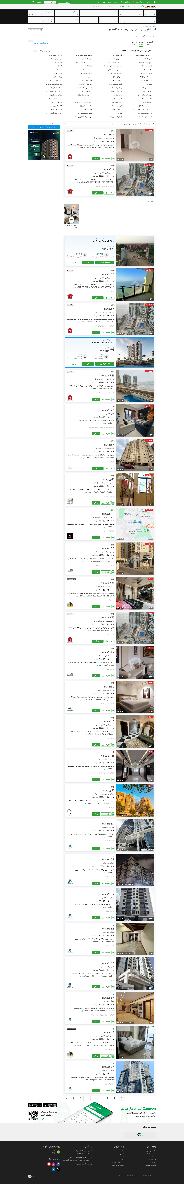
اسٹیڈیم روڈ (57, 102)
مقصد (153, 12)
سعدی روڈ (117, 59)
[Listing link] (109, 145)
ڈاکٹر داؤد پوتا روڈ (85, 88)
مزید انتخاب (49, 19)
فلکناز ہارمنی (117, 102)
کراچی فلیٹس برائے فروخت (39, 43)
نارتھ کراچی (87, 91)
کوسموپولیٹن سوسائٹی (83, 55)
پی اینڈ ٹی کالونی (115, 109)
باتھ (96, 19)
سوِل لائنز (147, 91)
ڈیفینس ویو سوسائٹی (113, 69)
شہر (141, 12)
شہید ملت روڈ (146, 77)
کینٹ (149, 84)
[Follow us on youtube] (48, 1166)
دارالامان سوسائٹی (55, 55)
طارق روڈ (118, 95)
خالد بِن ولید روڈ (145, 106)
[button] (150, 14)
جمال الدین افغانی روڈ (54, 113)
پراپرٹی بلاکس (138, 2)
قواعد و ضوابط (151, 1165)
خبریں (122, 1154)
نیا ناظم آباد (117, 88)
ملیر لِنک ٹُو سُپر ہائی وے (113, 66)
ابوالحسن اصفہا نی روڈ (83, 117)
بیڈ (115, 19)
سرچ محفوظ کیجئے (34, 29)
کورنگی (58, 66)
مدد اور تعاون (151, 1159)
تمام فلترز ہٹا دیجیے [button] (142, 36)
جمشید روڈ (87, 69)
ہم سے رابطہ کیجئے (150, 1154)
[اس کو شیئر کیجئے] (120, 159)
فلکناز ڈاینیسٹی (115, 84)
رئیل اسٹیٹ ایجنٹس (117, 1162)
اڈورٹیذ (153, 1162)
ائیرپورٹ (58, 62)
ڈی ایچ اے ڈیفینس (144, 55)
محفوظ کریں (104, 262)
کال (95, 158)
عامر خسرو (87, 109)
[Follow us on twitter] (57, 1171)
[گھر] (154, 2)
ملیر (119, 113)
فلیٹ (141, 43)
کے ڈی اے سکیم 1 (115, 117)
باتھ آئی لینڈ (147, 99)
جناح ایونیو (147, 102)
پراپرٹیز (149, 2)
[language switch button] (39, 2)
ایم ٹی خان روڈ (56, 109)
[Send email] (112, 158)
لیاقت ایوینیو (56, 106)
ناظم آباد (88, 66)
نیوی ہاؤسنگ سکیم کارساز (142, 109)
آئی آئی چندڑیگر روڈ (84, 95)
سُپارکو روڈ (117, 80)
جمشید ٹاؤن (147, 88)
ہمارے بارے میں (151, 1151)
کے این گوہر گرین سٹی (54, 91)
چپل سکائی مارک (85, 84)
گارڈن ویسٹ (117, 106)
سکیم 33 (147, 69)
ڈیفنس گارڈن (56, 59)
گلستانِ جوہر (146, 66)
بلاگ (115, 2)
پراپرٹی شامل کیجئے (117, 1165)
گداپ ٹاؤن (118, 99)
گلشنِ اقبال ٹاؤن (145, 62)
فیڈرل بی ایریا (116, 73)
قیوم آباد (88, 99)
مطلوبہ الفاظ (75, 19)
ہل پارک (88, 77)
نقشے (109, 2)
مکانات (134, 43)
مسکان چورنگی (56, 95)
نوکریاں (153, 1157)
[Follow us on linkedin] (53, 1171)
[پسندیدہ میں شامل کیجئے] (118, 159)
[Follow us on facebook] (57, 1166)
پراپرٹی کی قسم (74, 12)
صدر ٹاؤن (117, 77)
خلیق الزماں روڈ (56, 80)
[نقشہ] (122, 159)
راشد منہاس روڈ (145, 117)
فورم (122, 1157)
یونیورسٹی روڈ (145, 73)
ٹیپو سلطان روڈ (115, 62)
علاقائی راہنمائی (125, 2)
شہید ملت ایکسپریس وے (83, 62)
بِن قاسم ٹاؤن (56, 77)
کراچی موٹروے (86, 73)
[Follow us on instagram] (53, 1166)
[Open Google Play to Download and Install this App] (35, 1107)
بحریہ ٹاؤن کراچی (145, 95)
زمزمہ (59, 69)
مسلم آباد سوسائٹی (85, 113)
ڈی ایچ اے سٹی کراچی (53, 84)
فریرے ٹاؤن (117, 55)
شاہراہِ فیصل (116, 91)
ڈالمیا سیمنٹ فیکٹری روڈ (83, 102)
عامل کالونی (87, 80)
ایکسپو (121, 1159)
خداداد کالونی (56, 88)
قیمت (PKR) (152, 19)
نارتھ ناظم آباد (146, 80)
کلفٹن (148, 59)
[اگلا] (66, 1098)
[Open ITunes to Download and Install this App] (49, 1107)
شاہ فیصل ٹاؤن (86, 106)
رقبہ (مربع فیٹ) (49, 12)
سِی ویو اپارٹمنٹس (145, 113)
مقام (115, 12)
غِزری (59, 73)
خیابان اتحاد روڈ (55, 99)
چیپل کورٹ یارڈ (86, 59)
